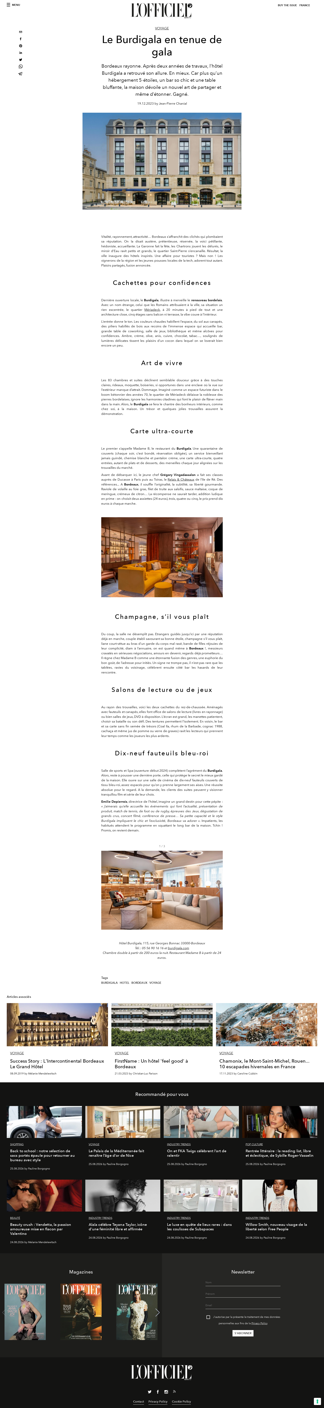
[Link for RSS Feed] (174, 1392)
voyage (155, 982)
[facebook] (21, 39)
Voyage (162, 28)
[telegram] (21, 74)
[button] (218, 890)
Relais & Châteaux (181, 479)
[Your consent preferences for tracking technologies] (317, 1401)
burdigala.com (178, 948)
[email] (21, 32)
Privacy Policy (259, 1323)
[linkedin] (21, 53)
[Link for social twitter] (150, 1392)
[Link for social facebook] (158, 1392)
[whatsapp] (21, 67)
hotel (124, 982)
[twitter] (21, 60)
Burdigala (109, 982)
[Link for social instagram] (166, 1392)
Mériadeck (152, 310)
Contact (138, 1401)
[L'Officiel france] (162, 10)
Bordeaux (139, 982)
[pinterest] (21, 46)
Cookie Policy (181, 1401)
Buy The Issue (287, 5)
